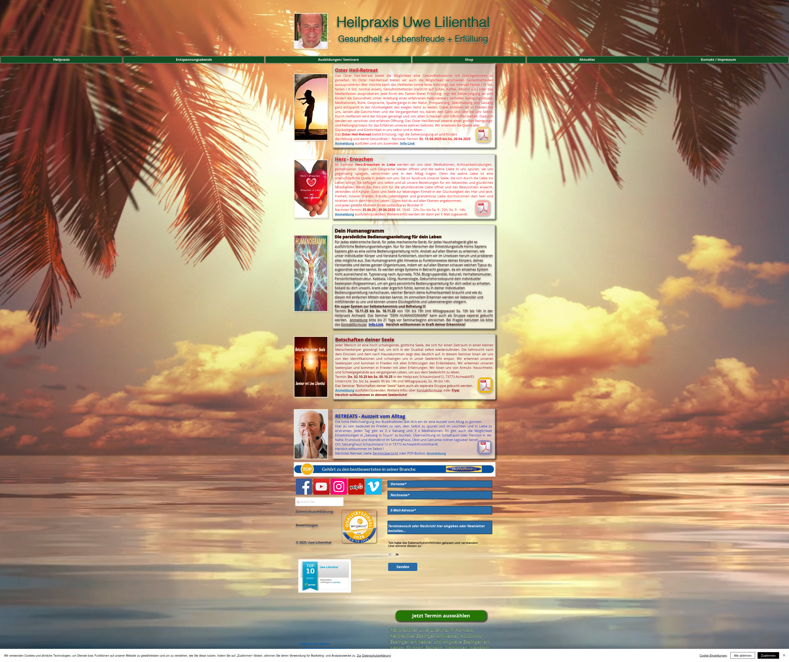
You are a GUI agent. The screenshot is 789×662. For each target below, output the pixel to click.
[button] (61, 59)
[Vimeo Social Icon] (374, 487)
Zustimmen (768, 655)
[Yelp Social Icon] (356, 487)
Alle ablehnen (743, 655)
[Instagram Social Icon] (339, 487)
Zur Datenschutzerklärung (374, 655)
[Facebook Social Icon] (304, 487)
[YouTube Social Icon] (321, 487)
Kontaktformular (354, 324)
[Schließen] (784, 655)
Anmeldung (344, 143)
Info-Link (407, 143)
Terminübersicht (385, 453)
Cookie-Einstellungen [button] (713, 655)
